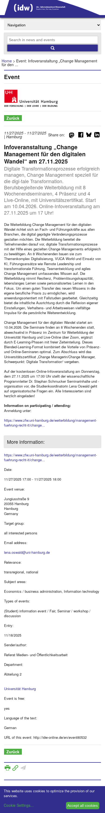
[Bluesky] (89, 136)
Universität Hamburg (20, 688)
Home (7, 60)
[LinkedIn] (97, 136)
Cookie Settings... (19, 805)
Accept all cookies (82, 805)
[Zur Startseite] (52, 13)
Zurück (12, 118)
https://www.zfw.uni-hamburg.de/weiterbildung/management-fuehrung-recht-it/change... (50, 423)
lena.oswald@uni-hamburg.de (27, 552)
